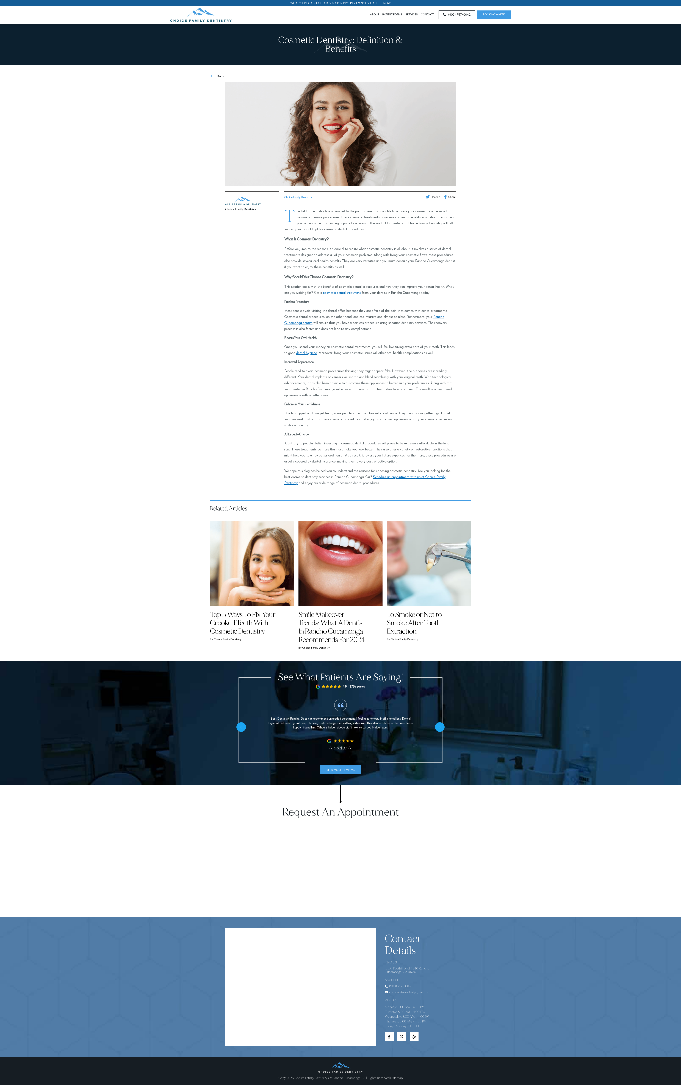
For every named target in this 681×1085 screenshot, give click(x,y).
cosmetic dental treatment (342, 293)
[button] (341, 687)
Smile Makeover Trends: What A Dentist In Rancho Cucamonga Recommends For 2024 (331, 627)
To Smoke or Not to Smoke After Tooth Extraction (414, 623)
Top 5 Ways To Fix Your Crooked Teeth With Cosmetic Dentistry (243, 623)
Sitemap (397, 1078)
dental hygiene (306, 353)
